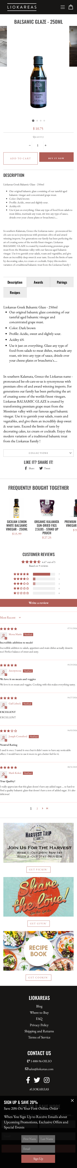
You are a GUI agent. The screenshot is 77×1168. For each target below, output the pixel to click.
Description (15, 282)
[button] (21, 574)
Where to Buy (39, 1012)
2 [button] (37, 121)
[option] (38, 71)
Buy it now (56, 158)
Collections (38, 453)
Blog (39, 1006)
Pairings (62, 282)
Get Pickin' (38, 869)
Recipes (15, 292)
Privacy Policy (39, 1025)
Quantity (38, 136)
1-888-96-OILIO (41, 1061)
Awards (38, 282)
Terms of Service (39, 1037)
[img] (8, 629)
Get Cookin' (38, 977)
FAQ (39, 1018)
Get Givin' (38, 923)
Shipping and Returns (39, 1031)
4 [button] (44, 121)
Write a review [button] (39, 603)
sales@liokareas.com (41, 1069)
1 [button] (33, 120)
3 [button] (41, 121)
